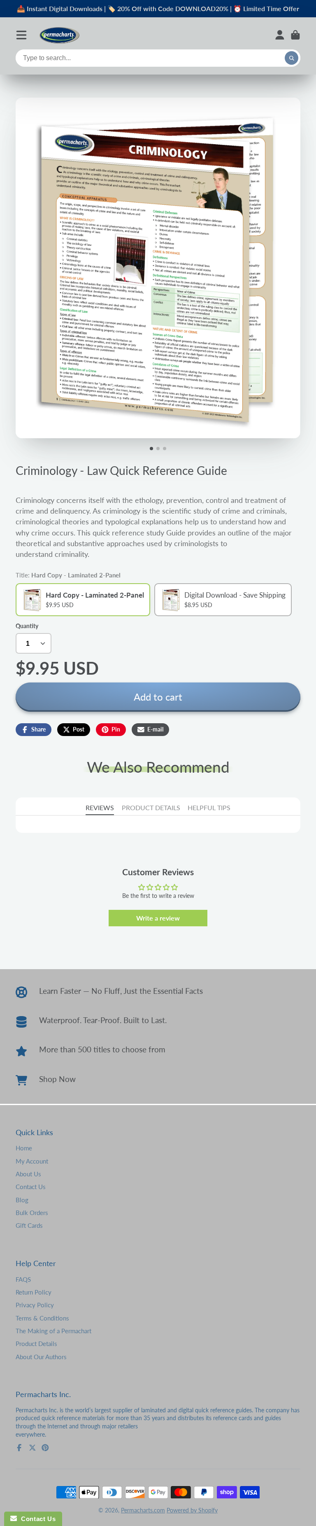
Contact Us (31, 1186)
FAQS (23, 1279)
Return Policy (33, 1292)
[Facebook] (19, 1447)
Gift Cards (29, 1225)
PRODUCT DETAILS (151, 807)
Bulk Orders (32, 1212)
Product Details (36, 1343)
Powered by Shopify (192, 1510)
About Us (28, 1174)
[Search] (292, 58)
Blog (22, 1200)
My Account (32, 1161)
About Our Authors (41, 1356)
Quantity (27, 625)
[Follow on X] (32, 1447)
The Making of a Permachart (53, 1330)
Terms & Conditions (42, 1318)
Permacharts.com (143, 1510)
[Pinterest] (45, 1447)
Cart (295, 35)
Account (280, 35)
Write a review (158, 918)
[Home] (59, 35)
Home (24, 1148)
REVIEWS (100, 807)
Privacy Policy (35, 1305)
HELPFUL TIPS (209, 807)
